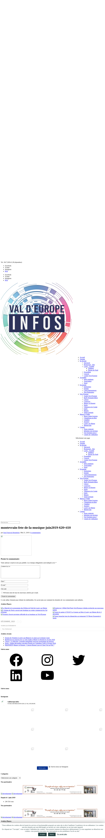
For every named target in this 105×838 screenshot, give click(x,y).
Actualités (83, 377)
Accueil (82, 357)
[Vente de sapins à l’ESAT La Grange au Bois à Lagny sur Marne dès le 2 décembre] (78, 613)
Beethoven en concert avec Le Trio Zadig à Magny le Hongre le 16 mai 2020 (30, 640)
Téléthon (91, 368)
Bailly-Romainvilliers (91, 398)
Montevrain (87, 425)
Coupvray (87, 401)
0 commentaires (35, 532)
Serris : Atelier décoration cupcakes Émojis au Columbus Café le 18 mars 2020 (30, 643)
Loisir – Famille (89, 366)
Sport (85, 383)
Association (87, 381)
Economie (83, 385)
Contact (82, 427)
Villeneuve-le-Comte (90, 407)
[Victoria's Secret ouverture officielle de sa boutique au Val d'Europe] (23, 614)
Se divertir (83, 361)
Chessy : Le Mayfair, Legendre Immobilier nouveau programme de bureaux (29, 641)
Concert (86, 374)
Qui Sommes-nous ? (90, 433)
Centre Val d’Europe (90, 376)
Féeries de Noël (93, 370)
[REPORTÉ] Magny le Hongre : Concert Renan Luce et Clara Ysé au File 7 (29, 645)
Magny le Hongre (89, 403)
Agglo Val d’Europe (90, 396)
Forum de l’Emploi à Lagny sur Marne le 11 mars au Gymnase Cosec (27, 638)
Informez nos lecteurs (91, 431)
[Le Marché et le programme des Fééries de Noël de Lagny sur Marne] (24, 608)
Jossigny (86, 422)
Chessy (86, 399)
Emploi (86, 388)
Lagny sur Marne (89, 423)
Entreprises (87, 387)
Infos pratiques (88, 379)
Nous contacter (89, 429)
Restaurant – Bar (89, 365)
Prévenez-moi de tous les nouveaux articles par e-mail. (20, 593)
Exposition (87, 372)
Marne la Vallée (85, 414)
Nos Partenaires (89, 392)
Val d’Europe (84, 394)
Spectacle (87, 363)
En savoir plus (62, 834)
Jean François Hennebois (11, 532)
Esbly (86, 409)
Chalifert (87, 420)
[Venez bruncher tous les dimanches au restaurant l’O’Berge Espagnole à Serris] (78, 617)
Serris (86, 405)
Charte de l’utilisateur (91, 434)
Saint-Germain (88, 412)
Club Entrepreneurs (90, 390)
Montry (86, 411)
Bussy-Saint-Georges (91, 416)
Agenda (82, 359)
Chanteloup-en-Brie (90, 418)
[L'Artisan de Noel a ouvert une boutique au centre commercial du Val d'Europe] (26, 611)
